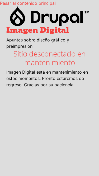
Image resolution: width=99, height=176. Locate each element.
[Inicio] (49, 16)
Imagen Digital (37, 30)
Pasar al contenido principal (28, 3)
